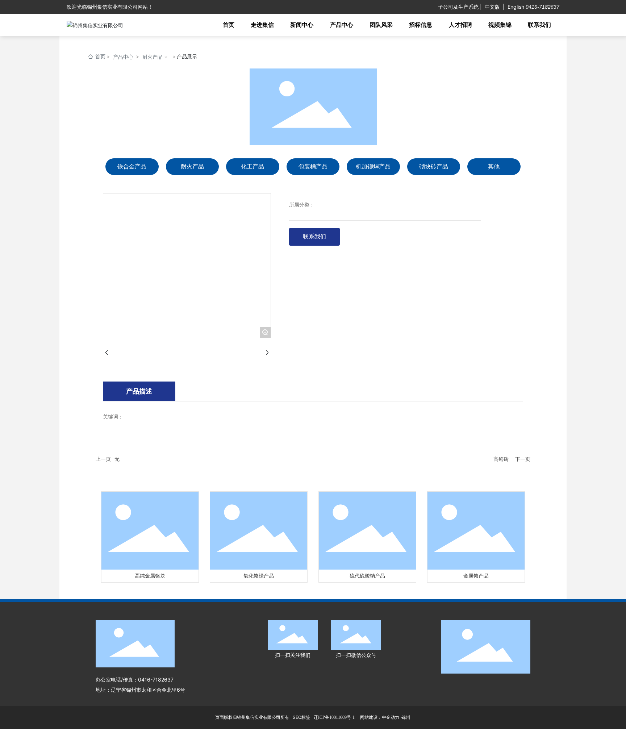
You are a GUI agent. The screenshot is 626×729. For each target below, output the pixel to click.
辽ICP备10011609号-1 (334, 717)
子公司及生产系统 (458, 7)
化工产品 (252, 166)
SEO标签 (301, 717)
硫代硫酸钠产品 (367, 576)
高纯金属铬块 (150, 576)
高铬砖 (501, 459)
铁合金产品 (131, 166)
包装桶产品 (313, 166)
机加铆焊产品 (373, 166)
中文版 (492, 7)
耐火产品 (152, 57)
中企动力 (390, 717)
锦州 (405, 717)
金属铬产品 (476, 576)
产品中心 (123, 57)
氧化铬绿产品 (258, 576)
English (516, 7)
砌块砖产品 (433, 166)
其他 (494, 166)
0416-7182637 (541, 7)
